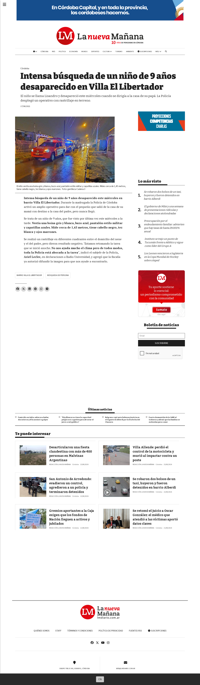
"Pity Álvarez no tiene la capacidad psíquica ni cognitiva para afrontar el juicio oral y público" (78, 419)
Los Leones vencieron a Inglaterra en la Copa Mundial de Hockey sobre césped (163, 257)
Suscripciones (146, 51)
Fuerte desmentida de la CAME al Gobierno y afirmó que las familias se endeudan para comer (164, 419)
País (53, 51)
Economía (73, 51)
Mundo (84, 51)
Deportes (95, 51)
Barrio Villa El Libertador (29, 275)
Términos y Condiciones (80, 630)
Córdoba (44, 51)
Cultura (106, 51)
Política (62, 51)
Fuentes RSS (135, 630)
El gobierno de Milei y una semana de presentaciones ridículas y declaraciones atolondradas (163, 210)
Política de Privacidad (111, 630)
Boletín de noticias (161, 325)
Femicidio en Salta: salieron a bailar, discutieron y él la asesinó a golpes (33, 418)
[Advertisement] (73, 315)
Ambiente (130, 51)
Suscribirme (161, 343)
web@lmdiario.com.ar (125, 668)
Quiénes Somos (41, 630)
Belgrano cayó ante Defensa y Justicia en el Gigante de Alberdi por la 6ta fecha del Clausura (122, 419)
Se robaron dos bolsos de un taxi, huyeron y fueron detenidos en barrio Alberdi (154, 483)
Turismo (118, 51)
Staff (58, 630)
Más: (157, 51)
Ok (100, 679)
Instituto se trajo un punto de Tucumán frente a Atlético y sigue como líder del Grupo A (164, 242)
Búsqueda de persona (58, 275)
